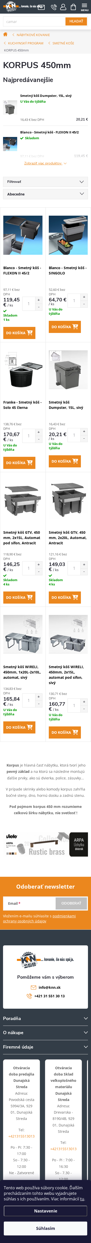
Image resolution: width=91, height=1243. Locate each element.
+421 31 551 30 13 (49, 996)
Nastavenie (45, 1211)
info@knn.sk (50, 987)
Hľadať (76, 21)
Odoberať (71, 903)
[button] (38, 300)
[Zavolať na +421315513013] (54, 7)
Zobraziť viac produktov (43, 163)
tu (82, 1199)
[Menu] (84, 6)
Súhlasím (45, 1228)
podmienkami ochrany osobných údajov (39, 918)
